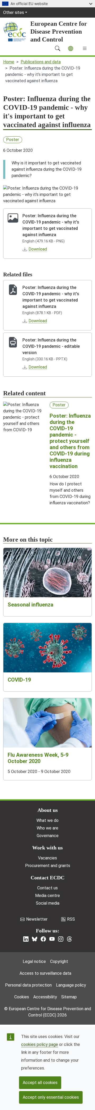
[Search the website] (57, 48)
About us (47, 810)
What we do (47, 820)
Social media (47, 903)
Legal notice (34, 961)
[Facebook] (43, 939)
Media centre (47, 895)
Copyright (59, 961)
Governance (48, 835)
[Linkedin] (25, 939)
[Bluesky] (34, 939)
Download (37, 249)
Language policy (71, 985)
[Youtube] (52, 939)
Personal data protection (28, 985)
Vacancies (47, 857)
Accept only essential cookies (51, 1097)
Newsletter (37, 919)
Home (8, 61)
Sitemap (69, 996)
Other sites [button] (13, 12)
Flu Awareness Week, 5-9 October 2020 (38, 758)
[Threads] (69, 939)
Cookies (21, 996)
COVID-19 (19, 680)
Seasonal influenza (30, 604)
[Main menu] (85, 48)
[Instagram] (60, 939)
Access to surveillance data (45, 973)
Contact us (47, 887)
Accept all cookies (40, 1082)
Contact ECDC (47, 877)
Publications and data (41, 61)
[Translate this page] (71, 48)
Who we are (47, 828)
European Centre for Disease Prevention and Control (58, 31)
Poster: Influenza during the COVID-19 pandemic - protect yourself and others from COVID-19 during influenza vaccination (70, 441)
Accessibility (45, 996)
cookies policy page (39, 1044)
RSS (71, 919)
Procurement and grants (47, 865)
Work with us (47, 847)
